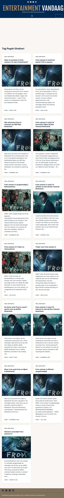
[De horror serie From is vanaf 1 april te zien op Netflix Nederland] (16, 325)
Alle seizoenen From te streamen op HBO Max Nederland (12, 124)
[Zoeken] (32, 16)
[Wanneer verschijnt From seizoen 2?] (16, 447)
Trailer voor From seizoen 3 (46, 247)
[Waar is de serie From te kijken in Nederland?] (16, 385)
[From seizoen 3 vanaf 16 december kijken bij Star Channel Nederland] (47, 140)
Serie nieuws (10, 56)
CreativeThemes (41, 495)
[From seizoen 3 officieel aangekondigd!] (47, 385)
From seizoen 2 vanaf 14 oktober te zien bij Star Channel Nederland (47, 187)
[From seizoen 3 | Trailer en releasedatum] (16, 262)
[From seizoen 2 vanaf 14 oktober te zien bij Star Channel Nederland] (47, 202)
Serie (5, 56)
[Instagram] (33, 2)
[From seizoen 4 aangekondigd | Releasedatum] (16, 200)
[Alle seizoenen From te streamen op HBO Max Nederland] (16, 140)
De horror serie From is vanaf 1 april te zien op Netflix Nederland (15, 309)
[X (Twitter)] (30, 2)
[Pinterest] (36, 2)
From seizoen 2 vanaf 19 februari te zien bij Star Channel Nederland (47, 309)
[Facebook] (28, 2)
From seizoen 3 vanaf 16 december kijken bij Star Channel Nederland (45, 124)
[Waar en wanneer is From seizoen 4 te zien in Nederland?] (16, 76)
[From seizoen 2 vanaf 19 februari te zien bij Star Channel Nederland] (47, 325)
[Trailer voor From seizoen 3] (47, 260)
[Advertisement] (32, 30)
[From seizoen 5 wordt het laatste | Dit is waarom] (47, 76)
